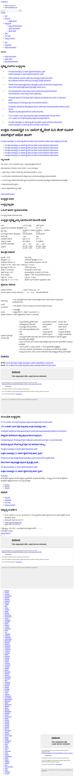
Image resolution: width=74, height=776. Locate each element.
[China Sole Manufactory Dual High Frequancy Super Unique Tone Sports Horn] (28, 458)
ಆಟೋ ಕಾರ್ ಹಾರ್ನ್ (14, 28)
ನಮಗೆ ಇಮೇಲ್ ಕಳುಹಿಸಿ (8, 194)
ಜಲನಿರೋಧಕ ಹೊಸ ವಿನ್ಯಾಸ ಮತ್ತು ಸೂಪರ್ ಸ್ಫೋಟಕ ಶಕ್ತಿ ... (25, 93)
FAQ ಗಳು (8, 36)
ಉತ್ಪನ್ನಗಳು (8, 23)
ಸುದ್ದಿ (6, 33)
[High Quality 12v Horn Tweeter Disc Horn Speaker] (19, 449)
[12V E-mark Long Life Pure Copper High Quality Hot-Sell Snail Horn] (26, 422)
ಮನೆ (6, 16)
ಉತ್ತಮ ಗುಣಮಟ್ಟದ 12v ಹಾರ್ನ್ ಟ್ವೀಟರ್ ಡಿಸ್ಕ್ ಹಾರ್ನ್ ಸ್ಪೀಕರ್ (26, 74)
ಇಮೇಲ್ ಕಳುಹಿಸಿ (6, 533)
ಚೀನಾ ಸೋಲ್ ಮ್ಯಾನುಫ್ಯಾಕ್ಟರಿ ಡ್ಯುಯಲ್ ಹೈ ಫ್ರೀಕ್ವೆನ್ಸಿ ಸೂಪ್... (20, 462)
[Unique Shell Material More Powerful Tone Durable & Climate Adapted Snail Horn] (34, 431)
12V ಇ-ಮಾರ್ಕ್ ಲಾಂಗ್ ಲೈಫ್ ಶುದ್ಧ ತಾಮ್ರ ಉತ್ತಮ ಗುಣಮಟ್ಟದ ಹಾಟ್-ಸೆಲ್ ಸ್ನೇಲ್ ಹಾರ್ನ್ (31, 365)
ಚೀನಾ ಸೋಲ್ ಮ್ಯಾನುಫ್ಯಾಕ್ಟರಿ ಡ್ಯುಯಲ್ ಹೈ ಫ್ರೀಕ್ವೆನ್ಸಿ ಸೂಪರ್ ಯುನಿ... (27, 87)
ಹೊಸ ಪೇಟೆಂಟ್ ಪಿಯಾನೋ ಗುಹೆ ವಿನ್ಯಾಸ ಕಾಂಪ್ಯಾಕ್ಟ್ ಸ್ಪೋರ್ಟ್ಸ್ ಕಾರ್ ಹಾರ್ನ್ (29, 80)
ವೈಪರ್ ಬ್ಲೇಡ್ (12, 31)
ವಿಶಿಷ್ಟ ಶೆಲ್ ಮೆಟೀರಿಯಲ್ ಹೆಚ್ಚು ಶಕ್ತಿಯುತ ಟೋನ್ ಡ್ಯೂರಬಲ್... (22, 435)
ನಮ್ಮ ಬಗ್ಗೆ (7, 18)
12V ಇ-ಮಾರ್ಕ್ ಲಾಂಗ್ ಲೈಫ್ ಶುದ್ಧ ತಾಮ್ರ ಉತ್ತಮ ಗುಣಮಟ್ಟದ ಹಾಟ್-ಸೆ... (29, 118)
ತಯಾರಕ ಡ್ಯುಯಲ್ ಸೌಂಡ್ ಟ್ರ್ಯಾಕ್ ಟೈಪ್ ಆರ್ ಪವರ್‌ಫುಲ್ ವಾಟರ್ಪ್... (28, 102)
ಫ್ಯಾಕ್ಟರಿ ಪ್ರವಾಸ (12, 21)
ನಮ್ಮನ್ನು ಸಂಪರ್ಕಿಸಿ (10, 38)
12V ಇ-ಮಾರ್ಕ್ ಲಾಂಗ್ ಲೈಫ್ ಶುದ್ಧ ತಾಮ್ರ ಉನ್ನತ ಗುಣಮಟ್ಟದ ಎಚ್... (24, 426)
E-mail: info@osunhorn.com (13, 522)
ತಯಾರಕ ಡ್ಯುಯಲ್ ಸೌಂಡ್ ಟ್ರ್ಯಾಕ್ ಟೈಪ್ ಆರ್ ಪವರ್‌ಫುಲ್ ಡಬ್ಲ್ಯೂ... (23, 444)
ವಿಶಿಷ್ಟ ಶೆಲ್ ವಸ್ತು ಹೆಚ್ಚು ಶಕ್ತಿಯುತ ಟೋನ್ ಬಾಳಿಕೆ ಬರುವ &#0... (26, 111)
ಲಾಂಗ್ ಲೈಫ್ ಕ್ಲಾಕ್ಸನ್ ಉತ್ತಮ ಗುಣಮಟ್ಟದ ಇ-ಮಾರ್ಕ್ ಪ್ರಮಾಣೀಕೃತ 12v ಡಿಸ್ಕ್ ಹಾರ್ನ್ (30, 363)
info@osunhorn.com (11, 7)
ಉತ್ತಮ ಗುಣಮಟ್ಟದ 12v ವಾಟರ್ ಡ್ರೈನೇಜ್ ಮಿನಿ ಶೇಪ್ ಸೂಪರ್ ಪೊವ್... (29, 124)
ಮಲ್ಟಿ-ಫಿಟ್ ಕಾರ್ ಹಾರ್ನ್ (15, 26)
